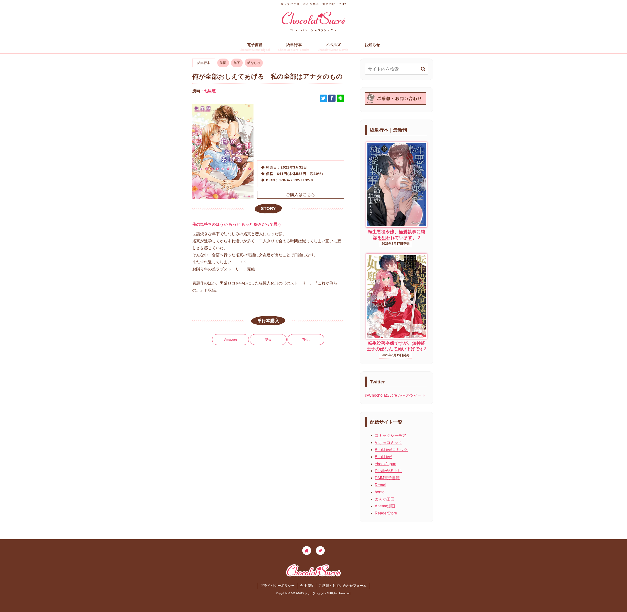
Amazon (230, 340)
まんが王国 (384, 499)
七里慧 (210, 91)
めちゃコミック (388, 443)
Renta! (380, 485)
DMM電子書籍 (387, 478)
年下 (237, 63)
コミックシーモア (390, 435)
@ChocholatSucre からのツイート (395, 395)
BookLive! (383, 457)
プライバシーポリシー (277, 586)
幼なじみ (253, 63)
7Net (306, 340)
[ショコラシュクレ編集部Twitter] (320, 550)
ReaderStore (386, 513)
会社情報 (307, 586)
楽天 (268, 340)
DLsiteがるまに (388, 471)
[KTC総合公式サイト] (306, 550)
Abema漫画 (385, 506)
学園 (223, 63)
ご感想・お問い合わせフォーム (343, 586)
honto (380, 492)
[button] (423, 69)
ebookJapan (385, 464)
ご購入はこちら (300, 195)
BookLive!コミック (391, 450)
